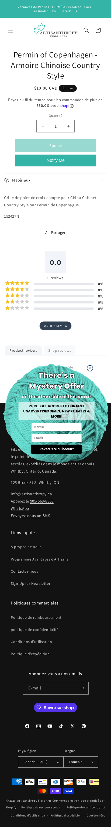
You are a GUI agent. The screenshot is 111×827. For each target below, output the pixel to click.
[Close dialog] (90, 368)
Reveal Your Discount (56, 449)
